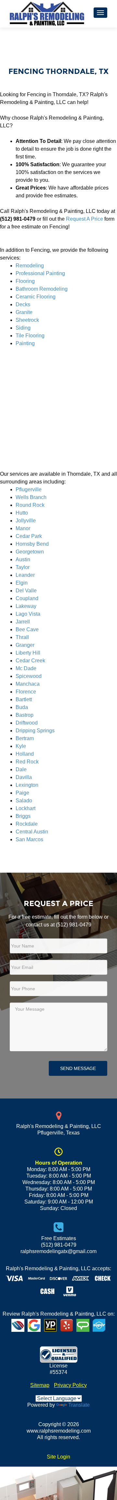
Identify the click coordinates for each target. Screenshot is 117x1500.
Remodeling (30, 265)
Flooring (25, 281)
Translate (79, 1405)
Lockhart (25, 808)
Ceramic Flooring (36, 296)
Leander (25, 575)
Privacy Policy (70, 1385)
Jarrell (23, 621)
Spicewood (29, 676)
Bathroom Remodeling (42, 289)
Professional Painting (40, 273)
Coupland (27, 598)
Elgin (22, 583)
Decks (23, 304)
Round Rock (30, 505)
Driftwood (27, 723)
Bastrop (24, 715)
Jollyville (26, 520)
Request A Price (84, 219)
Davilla (24, 777)
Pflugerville (29, 489)
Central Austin (32, 831)
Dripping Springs (35, 730)
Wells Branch (31, 497)
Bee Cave (27, 629)
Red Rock (27, 761)
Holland (25, 754)
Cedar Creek (30, 660)
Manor (23, 528)
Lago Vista (28, 614)
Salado (24, 800)
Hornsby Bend (32, 544)
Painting (25, 343)
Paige (22, 793)
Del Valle (26, 590)
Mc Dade (26, 668)
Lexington (27, 785)
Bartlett (24, 699)
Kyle (21, 746)
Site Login (58, 1456)
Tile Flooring (30, 335)
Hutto (22, 513)
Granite (24, 312)
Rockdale (27, 824)
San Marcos (29, 839)
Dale (21, 769)
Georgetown (30, 551)
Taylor (23, 567)
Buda (22, 707)
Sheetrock (27, 320)
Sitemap (39, 1385)
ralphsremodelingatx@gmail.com (58, 1251)
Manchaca (28, 684)
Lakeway (26, 606)
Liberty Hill (28, 653)
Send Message (78, 1068)
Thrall (22, 637)
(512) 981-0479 (73, 924)
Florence (26, 691)
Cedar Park (29, 536)
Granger (25, 645)
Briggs (23, 816)
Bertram (25, 738)
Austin (23, 559)
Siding (23, 328)
